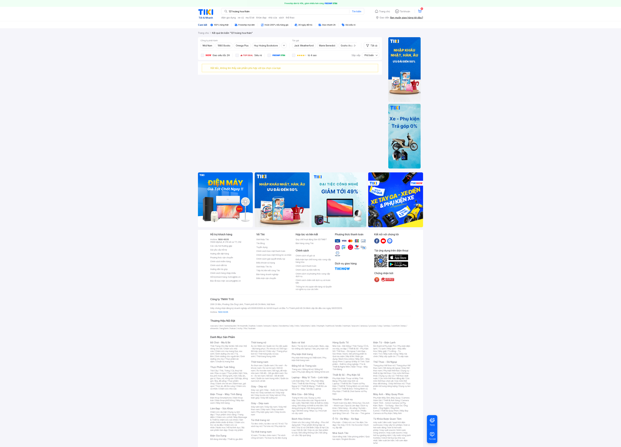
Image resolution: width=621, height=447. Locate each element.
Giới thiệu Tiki (262, 239)
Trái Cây (214, 370)
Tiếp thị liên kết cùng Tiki (268, 270)
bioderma (284, 326)
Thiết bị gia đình (235, 439)
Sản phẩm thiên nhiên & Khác (226, 421)
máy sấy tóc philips (393, 425)
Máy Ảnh (398, 413)
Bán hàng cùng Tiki (305, 243)
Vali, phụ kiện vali (320, 348)
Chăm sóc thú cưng (301, 422)
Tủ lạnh (382, 348)
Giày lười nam (257, 407)
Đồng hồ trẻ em (322, 372)
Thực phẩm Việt (234, 373)
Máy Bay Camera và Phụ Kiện (390, 411)
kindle (339, 326)
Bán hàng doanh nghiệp (267, 274)
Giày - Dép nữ (259, 386)
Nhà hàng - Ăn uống (348, 408)
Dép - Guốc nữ (271, 390)
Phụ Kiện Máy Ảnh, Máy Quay (386, 398)
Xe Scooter (357, 425)
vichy (239, 328)
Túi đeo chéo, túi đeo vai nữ (264, 423)
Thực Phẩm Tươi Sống (222, 367)
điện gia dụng (228, 17)
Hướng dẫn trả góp (219, 269)
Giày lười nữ (275, 395)
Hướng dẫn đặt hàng (219, 253)
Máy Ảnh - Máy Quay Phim (388, 394)
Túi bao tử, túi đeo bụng (276, 438)
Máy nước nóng (391, 354)
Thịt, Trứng (225, 370)
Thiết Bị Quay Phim (390, 410)
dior (221, 326)
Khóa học (357, 403)
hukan (233, 328)
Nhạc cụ (313, 410)
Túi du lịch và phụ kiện (308, 346)
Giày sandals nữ (267, 392)
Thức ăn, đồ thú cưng (225, 386)
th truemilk (243, 326)
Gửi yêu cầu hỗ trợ (218, 250)
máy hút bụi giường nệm (390, 433)
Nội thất (305, 403)
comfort (396, 326)
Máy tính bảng (223, 403)
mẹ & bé (250, 17)
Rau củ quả (220, 373)
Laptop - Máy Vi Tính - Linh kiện (310, 377)
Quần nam (269, 365)
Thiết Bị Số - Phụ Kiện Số (346, 374)
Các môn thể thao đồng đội (391, 378)
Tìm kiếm (356, 11)
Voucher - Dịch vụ (342, 399)
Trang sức (296, 369)
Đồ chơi (239, 346)
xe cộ (241, 17)
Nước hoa (220, 427)
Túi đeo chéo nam (267, 435)
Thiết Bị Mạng (307, 386)
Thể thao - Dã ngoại (346, 351)
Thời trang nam (259, 361)
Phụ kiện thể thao (392, 370)
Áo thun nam (257, 365)
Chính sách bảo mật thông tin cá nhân (273, 255)
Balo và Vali (298, 342)
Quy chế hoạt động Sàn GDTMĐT (311, 239)
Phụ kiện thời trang (302, 354)
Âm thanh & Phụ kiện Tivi (384, 346)
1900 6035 (223, 312)
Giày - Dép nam (260, 403)
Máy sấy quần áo (388, 356)
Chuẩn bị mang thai (225, 361)
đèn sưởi (387, 422)
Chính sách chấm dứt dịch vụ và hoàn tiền (313, 281)
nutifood (330, 326)
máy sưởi (377, 422)
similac (387, 326)
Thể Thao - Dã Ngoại (385, 361)
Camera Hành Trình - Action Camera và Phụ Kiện (391, 403)
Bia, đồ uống (220, 381)
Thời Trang (357, 346)
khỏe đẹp (261, 17)
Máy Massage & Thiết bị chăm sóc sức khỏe (228, 418)
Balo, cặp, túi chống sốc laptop (310, 347)
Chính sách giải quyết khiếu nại (270, 259)
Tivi (380, 354)
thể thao (290, 17)
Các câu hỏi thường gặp (221, 246)
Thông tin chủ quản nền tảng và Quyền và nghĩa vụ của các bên (314, 287)
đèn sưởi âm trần (386, 440)
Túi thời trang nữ (260, 420)
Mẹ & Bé (350, 356)
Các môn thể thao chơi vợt (391, 379)
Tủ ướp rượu (402, 356)
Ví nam (254, 435)
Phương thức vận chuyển (221, 257)
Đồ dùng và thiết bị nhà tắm (310, 405)
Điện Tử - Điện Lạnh (384, 342)
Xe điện (359, 422)
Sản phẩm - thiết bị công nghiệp (351, 362)
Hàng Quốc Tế (340, 342)
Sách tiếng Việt (339, 436)
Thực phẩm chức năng (225, 414)
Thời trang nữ (258, 342)
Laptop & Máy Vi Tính (354, 361)
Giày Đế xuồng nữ (269, 398)
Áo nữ (253, 346)
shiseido (214, 328)
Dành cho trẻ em (224, 383)
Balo (294, 346)
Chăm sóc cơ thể (224, 417)
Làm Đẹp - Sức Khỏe (221, 408)
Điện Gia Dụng (218, 435)
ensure (267, 326)
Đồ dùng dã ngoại (392, 368)
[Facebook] (376, 240)
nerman (346, 326)
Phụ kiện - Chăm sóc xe (343, 422)
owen (259, 326)
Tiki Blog (260, 243)
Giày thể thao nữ (396, 383)
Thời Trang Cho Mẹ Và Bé (222, 346)
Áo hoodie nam (264, 370)
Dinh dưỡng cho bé (225, 354)
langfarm (224, 328)
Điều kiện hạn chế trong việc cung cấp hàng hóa (313, 260)
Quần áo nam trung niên (268, 378)
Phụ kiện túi (280, 426)
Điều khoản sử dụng (265, 263)
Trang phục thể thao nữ (384, 365)
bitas (403, 326)
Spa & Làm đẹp (352, 405)
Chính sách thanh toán (306, 266)
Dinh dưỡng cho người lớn (227, 356)
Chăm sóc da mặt (218, 412)
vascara (214, 326)
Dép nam (265, 409)
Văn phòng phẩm (356, 436)
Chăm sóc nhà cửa (227, 388)
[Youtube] (383, 240)
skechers (305, 326)
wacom (355, 326)
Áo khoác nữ (273, 348)
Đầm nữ (261, 346)
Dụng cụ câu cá (386, 376)
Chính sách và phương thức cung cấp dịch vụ (313, 275)
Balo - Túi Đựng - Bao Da (390, 405)
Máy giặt (382, 351)
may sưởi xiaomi (387, 430)
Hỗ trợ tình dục (233, 427)
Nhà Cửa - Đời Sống (303, 394)
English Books (348, 439)
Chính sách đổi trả (218, 265)
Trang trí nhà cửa (299, 398)
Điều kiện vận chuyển (266, 278)
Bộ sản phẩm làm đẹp (227, 428)
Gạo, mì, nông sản (225, 378)
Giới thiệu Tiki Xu (264, 266)
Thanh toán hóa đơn (341, 403)
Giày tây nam (271, 407)
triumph (320, 326)
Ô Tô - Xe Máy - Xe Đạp (345, 418)
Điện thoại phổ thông (225, 400)
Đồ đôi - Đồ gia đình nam (272, 373)
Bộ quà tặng (305, 435)
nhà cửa (272, 17)
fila (245, 328)
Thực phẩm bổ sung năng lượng (392, 384)
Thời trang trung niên (266, 356)
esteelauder (230, 326)
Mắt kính (317, 357)
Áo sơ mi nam (269, 368)
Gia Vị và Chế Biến (305, 427)
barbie (252, 326)
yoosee (372, 326)
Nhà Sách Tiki (340, 433)
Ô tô (348, 425)
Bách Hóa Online (301, 418)
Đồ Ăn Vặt (301, 430)
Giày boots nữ (261, 395)
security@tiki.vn (233, 281)
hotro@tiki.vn (234, 277)
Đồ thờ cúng (302, 410)
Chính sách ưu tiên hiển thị (308, 270)
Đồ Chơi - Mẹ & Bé (220, 342)
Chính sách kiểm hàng (220, 261)
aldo (313, 326)
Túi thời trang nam (261, 431)
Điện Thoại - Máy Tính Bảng (226, 394)
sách (281, 17)
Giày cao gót (257, 390)
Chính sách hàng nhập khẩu (223, 273)
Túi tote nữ (268, 426)
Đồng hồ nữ (308, 369)
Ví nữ (280, 423)
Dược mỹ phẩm (236, 430)
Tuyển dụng (261, 247)
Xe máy (341, 425)
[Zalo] (389, 240)
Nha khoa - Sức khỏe (350, 410)
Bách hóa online (346, 359)
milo (297, 326)
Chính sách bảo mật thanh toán (270, 251)
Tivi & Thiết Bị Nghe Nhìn (348, 365)
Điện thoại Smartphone (221, 398)
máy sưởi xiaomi (394, 432)
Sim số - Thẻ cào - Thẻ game (356, 413)
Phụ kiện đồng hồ (305, 372)
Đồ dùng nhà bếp (218, 439)
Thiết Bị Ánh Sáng (391, 400)
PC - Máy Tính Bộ (304, 388)
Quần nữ (270, 346)
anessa (363, 326)
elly (292, 326)
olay (380, 326)
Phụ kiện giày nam (265, 412)
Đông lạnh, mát (230, 376)
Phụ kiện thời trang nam (309, 358)
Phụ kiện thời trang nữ (302, 357)
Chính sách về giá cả (305, 255)
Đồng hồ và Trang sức (304, 365)
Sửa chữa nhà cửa (305, 400)
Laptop (317, 388)
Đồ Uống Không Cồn (308, 432)
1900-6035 (223, 239)
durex (275, 326)
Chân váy (270, 351)
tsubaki (252, 328)
